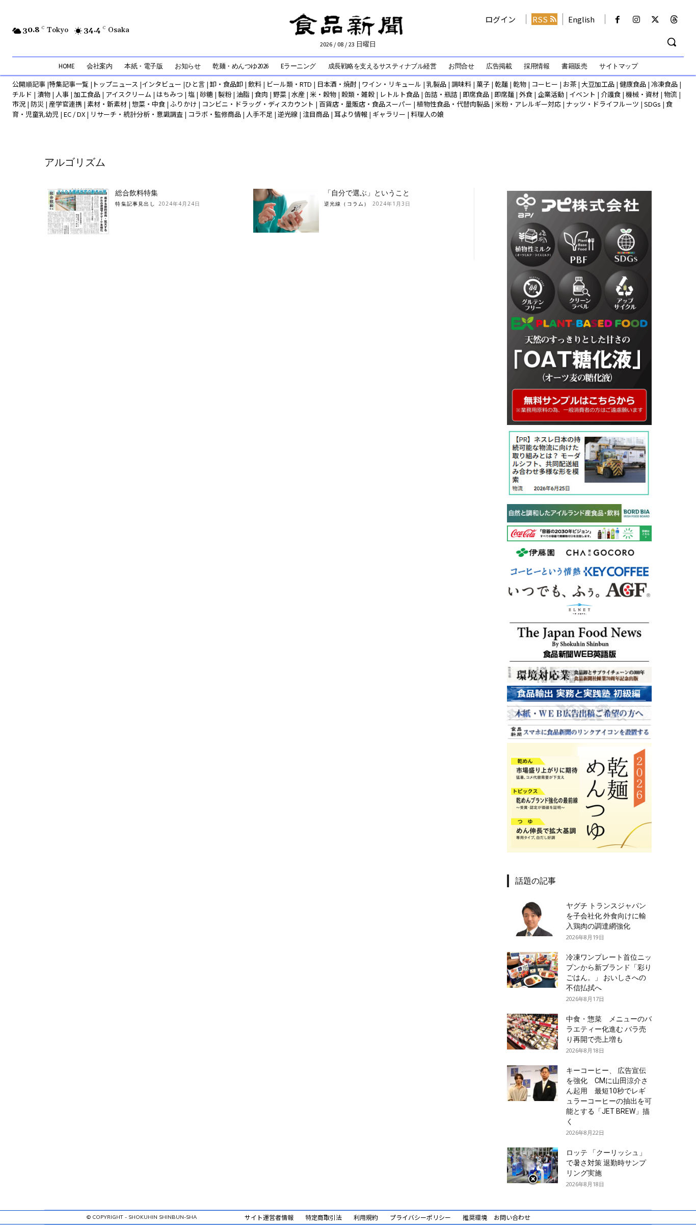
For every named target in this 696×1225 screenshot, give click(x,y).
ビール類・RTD (289, 84)
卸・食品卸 (225, 84)
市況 (18, 104)
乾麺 (501, 84)
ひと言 (195, 84)
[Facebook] (617, 20)
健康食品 (633, 84)
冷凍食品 (664, 84)
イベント (582, 94)
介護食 (611, 94)
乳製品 (436, 84)
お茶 (569, 84)
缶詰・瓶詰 (441, 94)
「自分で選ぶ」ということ (367, 193)
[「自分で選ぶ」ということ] (286, 211)
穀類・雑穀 (357, 94)
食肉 (261, 94)
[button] (671, 42)
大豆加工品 (597, 84)
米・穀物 (323, 94)
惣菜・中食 (148, 104)
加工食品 (87, 94)
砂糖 (206, 94)
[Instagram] (636, 20)
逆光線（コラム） (347, 203)
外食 (525, 94)
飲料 (254, 84)
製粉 (224, 94)
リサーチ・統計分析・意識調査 (136, 114)
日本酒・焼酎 (337, 84)
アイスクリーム (128, 94)
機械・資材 (642, 94)
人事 (62, 94)
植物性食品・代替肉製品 (453, 104)
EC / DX (74, 114)
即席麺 (504, 94)
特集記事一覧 (69, 84)
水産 (298, 94)
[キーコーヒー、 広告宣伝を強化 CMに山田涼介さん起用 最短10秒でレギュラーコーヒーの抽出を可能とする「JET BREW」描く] (532, 1083)
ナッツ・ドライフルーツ (602, 104)
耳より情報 (350, 114)
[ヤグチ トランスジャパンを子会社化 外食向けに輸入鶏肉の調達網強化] (532, 918)
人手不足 (259, 114)
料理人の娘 (427, 114)
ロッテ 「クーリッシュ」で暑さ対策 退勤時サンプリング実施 (606, 1162)
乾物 (519, 84)
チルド (22, 94)
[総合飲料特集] (77, 211)
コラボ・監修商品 (214, 114)
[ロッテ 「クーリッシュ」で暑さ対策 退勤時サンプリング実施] (532, 1165)
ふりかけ (183, 104)
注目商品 (316, 114)
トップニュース (115, 84)
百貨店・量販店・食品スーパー (365, 104)
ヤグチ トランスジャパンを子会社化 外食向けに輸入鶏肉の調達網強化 (606, 916)
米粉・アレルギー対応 (528, 104)
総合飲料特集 (136, 193)
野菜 (279, 94)
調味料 (461, 84)
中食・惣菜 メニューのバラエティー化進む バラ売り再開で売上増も (609, 1029)
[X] (655, 20)
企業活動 (551, 94)
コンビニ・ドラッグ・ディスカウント (258, 104)
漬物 (43, 94)
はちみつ (169, 94)
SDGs (652, 104)
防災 (37, 104)
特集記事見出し (135, 203)
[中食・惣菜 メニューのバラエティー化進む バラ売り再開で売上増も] (532, 1031)
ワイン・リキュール (391, 84)
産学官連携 (65, 104)
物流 (670, 94)
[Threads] (674, 20)
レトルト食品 (399, 94)
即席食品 (476, 94)
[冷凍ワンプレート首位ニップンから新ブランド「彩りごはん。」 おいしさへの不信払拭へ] (532, 970)
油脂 (243, 94)
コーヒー (544, 84)
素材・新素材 (107, 104)
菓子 (483, 84)
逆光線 (288, 114)
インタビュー (161, 84)
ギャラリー (389, 114)
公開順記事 (28, 84)
